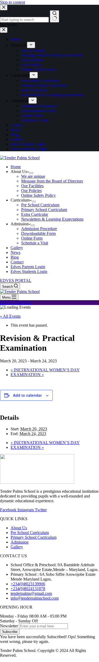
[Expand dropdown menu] (31, 173)
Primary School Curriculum (44, 209)
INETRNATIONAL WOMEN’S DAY (45, 370)
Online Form (32, 238)
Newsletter (9, 626)
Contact (17, 262)
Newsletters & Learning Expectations (52, 219)
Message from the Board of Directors (52, 181)
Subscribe (9, 632)
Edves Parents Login (28, 266)
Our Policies (31, 190)
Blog (15, 257)
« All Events (10, 316)
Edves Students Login (29, 271)
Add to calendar (27, 395)
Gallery (17, 247)
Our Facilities (32, 186)
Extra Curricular (34, 214)
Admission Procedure (39, 228)
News (15, 252)
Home (16, 167)
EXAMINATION (27, 374)
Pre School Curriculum (40, 205)
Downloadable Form (38, 233)
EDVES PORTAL (15, 280)
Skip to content (12, 2)
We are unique (33, 176)
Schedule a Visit (34, 243)
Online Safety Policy (38, 195)
